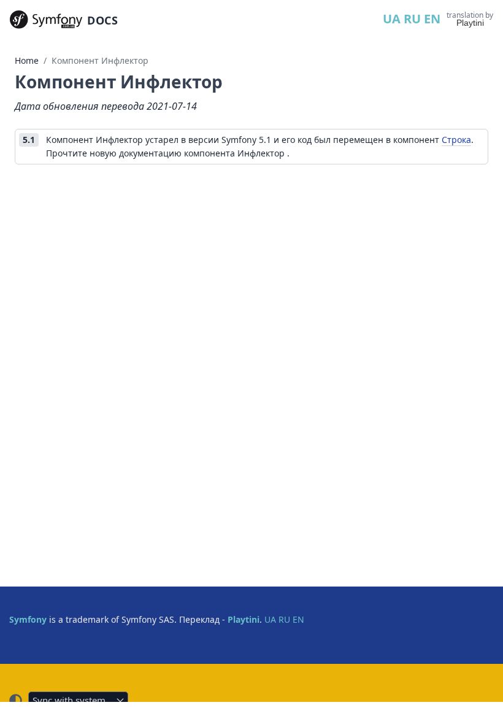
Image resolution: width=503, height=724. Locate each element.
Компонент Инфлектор (100, 60)
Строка (456, 139)
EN (432, 18)
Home (27, 60)
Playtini (470, 23)
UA (392, 18)
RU (412, 18)
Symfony (28, 619)
